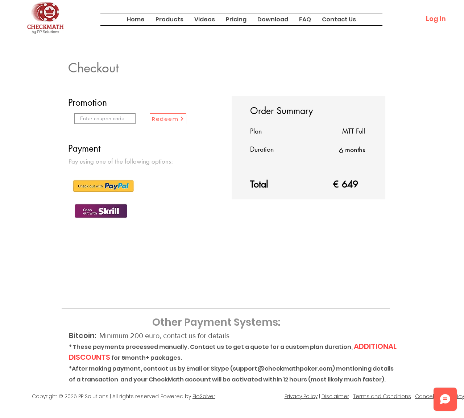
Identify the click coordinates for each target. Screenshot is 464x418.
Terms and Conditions (382, 396)
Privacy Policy (301, 396)
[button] (169, 19)
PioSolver (203, 396)
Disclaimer (335, 396)
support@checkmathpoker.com (282, 368)
